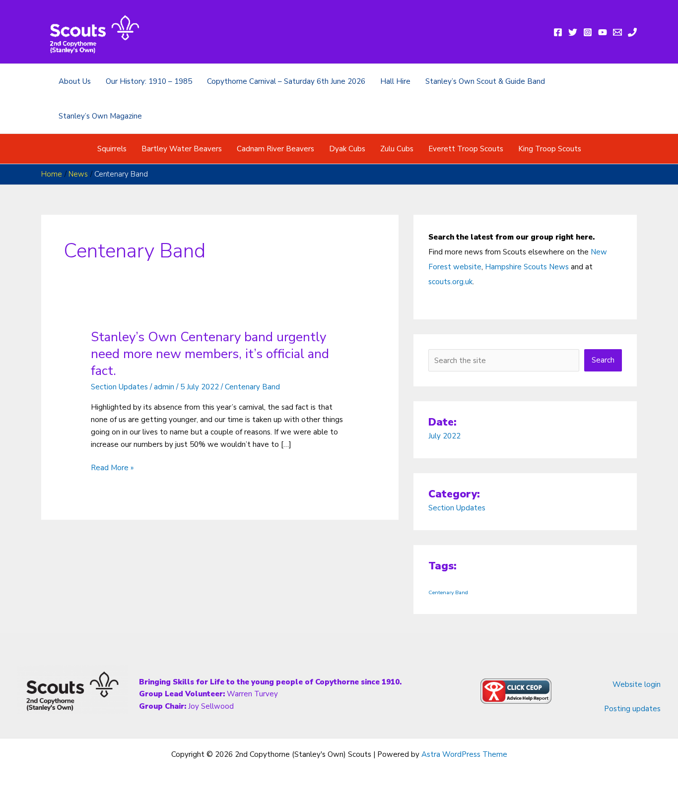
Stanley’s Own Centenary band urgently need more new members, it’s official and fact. (210, 353)
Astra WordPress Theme (464, 754)
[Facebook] (557, 32)
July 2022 (444, 436)
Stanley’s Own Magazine (100, 116)
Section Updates (119, 387)
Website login (636, 684)
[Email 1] (617, 32)
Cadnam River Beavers (275, 149)
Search (603, 360)
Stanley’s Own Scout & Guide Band (485, 81)
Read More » (112, 468)
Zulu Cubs (396, 149)
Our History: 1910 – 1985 (149, 81)
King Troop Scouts (549, 149)
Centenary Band (252, 387)
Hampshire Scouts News (527, 267)
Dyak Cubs (347, 149)
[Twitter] (572, 32)
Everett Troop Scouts (465, 149)
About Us (75, 81)
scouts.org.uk (450, 282)
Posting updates (632, 709)
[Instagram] (587, 32)
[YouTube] (602, 32)
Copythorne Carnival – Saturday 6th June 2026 (286, 81)
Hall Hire (395, 81)
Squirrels (112, 149)
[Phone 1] (632, 32)
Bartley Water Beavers (181, 149)
